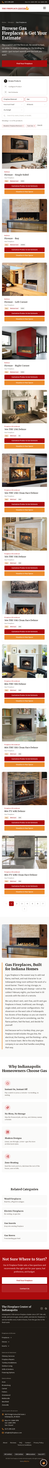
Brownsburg (6, 1385)
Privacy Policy (39, 1443)
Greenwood (6, 1395)
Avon (3, 1382)
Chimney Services (8, 1356)
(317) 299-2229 (9, 2)
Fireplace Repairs (8, 1359)
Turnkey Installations (9, 1363)
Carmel (4, 1388)
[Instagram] (41, 1308)
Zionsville (5, 1405)
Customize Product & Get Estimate (25, 186)
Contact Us (24, 1288)
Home (4, 22)
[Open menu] (44, 8)
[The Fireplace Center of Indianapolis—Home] (15, 8)
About (5, 1443)
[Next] (24, 909)
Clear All (39, 125)
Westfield (5, 1402)
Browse (11, 22)
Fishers (4, 1392)
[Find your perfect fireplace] (43, 1462)
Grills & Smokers (8, 1369)
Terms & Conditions (24, 1445)
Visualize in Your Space (24, 192)
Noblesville (6, 1398)
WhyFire (26, 1461)
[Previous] (6, 903)
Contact (28, 1443)
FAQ (20, 1443)
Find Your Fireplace (24, 63)
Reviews (13, 1443)
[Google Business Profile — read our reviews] (46, 1308)
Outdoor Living (7, 1366)
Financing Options (8, 1372)
